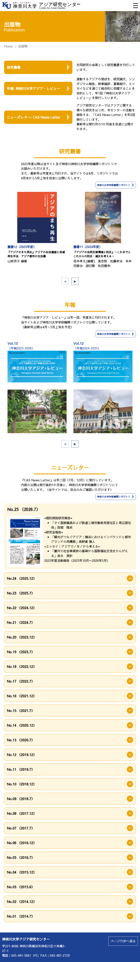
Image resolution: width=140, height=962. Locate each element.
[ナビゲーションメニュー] (135, 5)
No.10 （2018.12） (22, 784)
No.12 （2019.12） (22, 754)
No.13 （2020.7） (21, 740)
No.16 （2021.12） (22, 695)
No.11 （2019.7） (21, 769)
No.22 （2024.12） (22, 607)
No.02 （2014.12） (22, 901)
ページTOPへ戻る (123, 941)
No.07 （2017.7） (21, 828)
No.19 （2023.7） (21, 651)
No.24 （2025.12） (22, 578)
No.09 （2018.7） (21, 798)
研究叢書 (13, 67)
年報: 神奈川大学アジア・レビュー (33, 88)
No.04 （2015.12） (22, 872)
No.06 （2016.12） (22, 842)
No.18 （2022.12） (22, 666)
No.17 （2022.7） (21, 681)
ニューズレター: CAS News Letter (33, 117)
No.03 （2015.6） (21, 886)
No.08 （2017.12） (22, 813)
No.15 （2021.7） (21, 710)
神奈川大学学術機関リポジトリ (113, 185)
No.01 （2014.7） (21, 916)
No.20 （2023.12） (22, 637)
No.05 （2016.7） (21, 857)
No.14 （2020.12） (22, 725)
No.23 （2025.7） (21, 593)
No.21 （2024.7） (21, 622)
